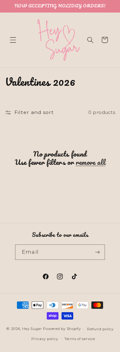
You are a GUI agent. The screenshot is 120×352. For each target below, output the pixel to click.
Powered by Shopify (62, 329)
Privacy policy (44, 339)
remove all (90, 162)
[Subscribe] (97, 251)
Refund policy (100, 329)
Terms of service (79, 339)
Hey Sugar (32, 329)
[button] (13, 40)
